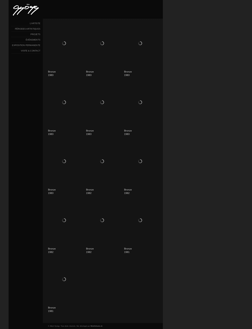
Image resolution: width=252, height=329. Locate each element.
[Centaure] (65, 221)
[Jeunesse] (65, 162)
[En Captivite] (103, 221)
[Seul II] (103, 162)
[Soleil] (141, 44)
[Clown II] (141, 162)
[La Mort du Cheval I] (103, 103)
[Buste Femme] (103, 44)
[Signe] (65, 103)
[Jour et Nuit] (141, 103)
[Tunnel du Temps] (65, 44)
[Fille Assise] (65, 280)
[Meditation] (141, 221)
